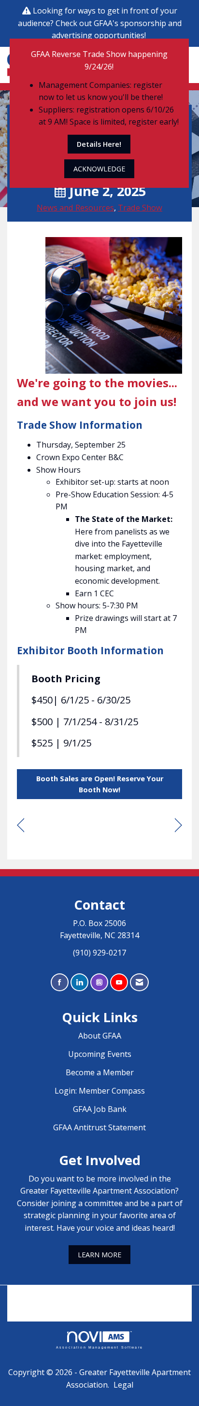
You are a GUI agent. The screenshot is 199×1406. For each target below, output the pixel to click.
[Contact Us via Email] (139, 982)
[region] (178, 825)
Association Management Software (99, 1347)
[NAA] (99, 1296)
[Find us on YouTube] (119, 982)
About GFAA (99, 1035)
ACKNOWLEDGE (99, 168)
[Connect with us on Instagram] (99, 982)
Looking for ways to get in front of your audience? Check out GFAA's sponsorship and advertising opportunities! (100, 23)
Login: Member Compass (100, 1090)
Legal (123, 1384)
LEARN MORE (99, 1254)
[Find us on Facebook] (60, 982)
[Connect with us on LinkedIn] (79, 982)
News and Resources (75, 207)
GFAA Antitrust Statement (99, 1127)
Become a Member (100, 1072)
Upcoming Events (99, 1054)
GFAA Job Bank (100, 1109)
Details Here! (99, 144)
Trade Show (140, 207)
